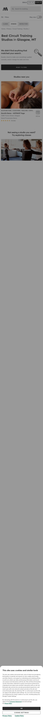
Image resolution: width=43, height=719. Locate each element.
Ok (21, 708)
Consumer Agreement (16, 701)
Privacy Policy (8, 703)
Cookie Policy (19, 715)
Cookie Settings (21, 712)
